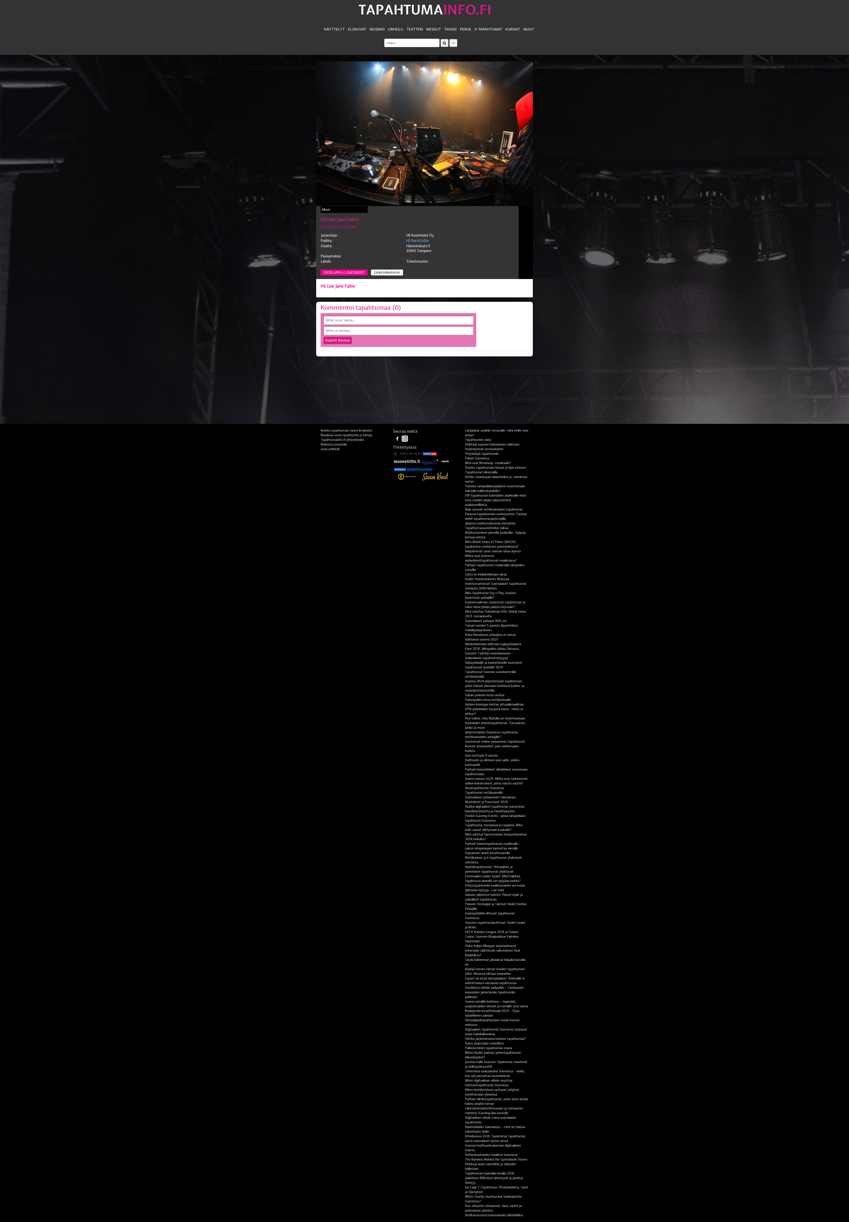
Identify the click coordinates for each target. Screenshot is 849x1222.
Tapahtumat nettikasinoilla (484, 793)
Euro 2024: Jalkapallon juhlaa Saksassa (492, 649)
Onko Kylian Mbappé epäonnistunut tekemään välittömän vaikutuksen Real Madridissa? (492, 950)
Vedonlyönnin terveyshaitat (484, 449)
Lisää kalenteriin (387, 272)
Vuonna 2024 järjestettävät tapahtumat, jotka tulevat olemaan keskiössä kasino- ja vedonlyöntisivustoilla (494, 685)
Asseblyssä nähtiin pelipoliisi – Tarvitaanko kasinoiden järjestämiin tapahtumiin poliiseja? (494, 992)
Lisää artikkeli (330, 449)
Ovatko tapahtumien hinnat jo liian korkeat (495, 468)
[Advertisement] (424, 392)
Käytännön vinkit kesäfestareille (487, 853)
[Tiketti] (445, 461)
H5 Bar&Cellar (417, 240)
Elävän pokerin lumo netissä (484, 695)
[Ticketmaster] (420, 469)
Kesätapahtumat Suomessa (484, 788)
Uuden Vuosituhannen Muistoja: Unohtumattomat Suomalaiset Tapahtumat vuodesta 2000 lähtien (495, 583)
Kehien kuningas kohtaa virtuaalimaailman (494, 704)
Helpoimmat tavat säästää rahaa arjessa (493, 551)
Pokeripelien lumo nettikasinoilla (488, 700)
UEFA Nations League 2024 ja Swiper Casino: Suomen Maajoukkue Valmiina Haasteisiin (491, 936)
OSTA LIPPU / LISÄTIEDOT (344, 272)
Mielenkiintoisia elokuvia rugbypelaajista (493, 644)
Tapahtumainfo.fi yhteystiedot (342, 440)
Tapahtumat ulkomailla (481, 472)
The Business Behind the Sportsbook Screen (496, 1159)
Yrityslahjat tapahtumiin (482, 454)
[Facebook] (398, 438)
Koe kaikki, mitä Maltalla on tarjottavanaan (495, 718)
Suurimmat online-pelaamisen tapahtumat (495, 742)
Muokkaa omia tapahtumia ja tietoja (346, 435)
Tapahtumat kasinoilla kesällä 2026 (489, 1173)
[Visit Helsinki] (408, 453)
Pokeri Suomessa (477, 458)
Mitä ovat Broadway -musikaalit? (488, 463)
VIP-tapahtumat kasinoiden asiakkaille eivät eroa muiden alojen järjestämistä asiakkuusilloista (495, 500)
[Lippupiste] (430, 461)
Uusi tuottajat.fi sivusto (481, 755)
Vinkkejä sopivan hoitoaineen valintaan (492, 444)
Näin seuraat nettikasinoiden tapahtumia (493, 509)
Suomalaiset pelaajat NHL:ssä (486, 621)
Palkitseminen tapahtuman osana (488, 1048)
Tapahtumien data (478, 440)
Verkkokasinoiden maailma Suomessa (491, 1155)
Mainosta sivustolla (334, 444)
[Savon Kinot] (435, 476)
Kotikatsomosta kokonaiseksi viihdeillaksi (494, 1215)
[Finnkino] (407, 476)
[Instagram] (405, 438)
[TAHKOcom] (430, 453)
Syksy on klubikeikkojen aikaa (486, 574)
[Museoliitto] (407, 461)
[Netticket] (400, 469)
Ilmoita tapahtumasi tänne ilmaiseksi (346, 430)
